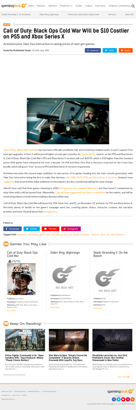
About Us (16, 395)
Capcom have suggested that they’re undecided (80, 192)
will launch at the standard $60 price (78, 188)
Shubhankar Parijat (22, 50)
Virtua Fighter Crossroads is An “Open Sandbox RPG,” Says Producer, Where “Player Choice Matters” (24, 357)
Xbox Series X (117, 234)
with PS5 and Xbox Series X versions (91, 177)
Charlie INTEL (88, 154)
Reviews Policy (34, 391)
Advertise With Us (8, 399)
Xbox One (105, 234)
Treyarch (94, 234)
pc (62, 234)
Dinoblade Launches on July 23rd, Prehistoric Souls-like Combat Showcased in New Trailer (110, 357)
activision (22, 234)
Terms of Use (6, 391)
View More (11, 310)
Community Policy (49, 391)
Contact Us (5, 395)
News (6, 24)
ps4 (66, 234)
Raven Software (81, 234)
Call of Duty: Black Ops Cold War (20, 149)
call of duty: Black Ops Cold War (44, 234)
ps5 (70, 234)
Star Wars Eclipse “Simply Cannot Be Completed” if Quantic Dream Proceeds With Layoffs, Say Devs (68, 357)
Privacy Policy (19, 391)
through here (50, 211)
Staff (24, 395)
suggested (8, 181)
